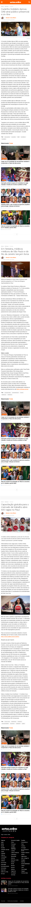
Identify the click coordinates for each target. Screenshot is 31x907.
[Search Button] (29, 2)
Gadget (13, 845)
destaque (13, 721)
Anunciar (3, 901)
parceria (12, 723)
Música (13, 869)
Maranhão (13, 856)
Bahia (2, 844)
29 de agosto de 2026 (6, 229)
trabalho (18, 723)
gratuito (20, 721)
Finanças (13, 844)
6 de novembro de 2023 (8, 515)
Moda (12, 863)
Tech (22, 867)
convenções (8, 392)
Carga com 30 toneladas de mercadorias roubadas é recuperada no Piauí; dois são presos (18, 882)
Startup (23, 861)
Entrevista (3, 868)
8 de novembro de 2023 (8, 259)
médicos (4, 394)
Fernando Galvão (15, 840)
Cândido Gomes (5, 849)
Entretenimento (5, 866)
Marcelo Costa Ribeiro (11, 17)
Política (23, 845)
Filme (12, 842)
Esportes (3, 870)
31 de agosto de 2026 (6, 186)
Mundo (13, 865)
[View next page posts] (17, 234)
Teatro (23, 865)
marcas (13, 858)
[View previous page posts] (14, 234)
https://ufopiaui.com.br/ (22, 389)
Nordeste (13, 872)
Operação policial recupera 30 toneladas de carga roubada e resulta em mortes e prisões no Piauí (18, 890)
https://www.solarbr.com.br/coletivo (10, 636)
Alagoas (3, 840)
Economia (3, 862)
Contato (22, 901)
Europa (3, 873)
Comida (3, 858)
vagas (23, 723)
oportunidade (5, 723)
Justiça (4, 158)
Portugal (23, 847)
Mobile (12, 861)
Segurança (24, 856)
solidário (23, 136)
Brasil (3, 180)
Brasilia (3, 847)
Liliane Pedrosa (15, 852)
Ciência (3, 855)
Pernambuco (24, 842)
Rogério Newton (25, 852)
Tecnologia (24, 869)
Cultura (3, 860)
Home (2, 6)
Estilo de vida (4, 871)
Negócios (13, 871)
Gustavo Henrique (13, 848)
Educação (3, 864)
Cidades (11, 6)
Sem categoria (25, 858)
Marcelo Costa (14, 860)
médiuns (10, 394)
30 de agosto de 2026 (6, 463)
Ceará (2, 851)
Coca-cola (7, 721)
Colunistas (3, 857)
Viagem (23, 871)
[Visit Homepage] (15, 2)
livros (21, 392)
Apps (2, 842)
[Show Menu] (1, 2)
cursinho (13, 136)
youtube (4, 138)
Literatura (13, 854)
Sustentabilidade (25, 863)
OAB (18, 136)
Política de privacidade (12, 901)
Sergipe (23, 860)
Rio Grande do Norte (25, 850)
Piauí (22, 844)
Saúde (22, 854)
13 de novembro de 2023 (8, 19)
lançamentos (15, 392)
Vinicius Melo (24, 872)
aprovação (7, 136)
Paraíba (23, 840)
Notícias (6, 6)
